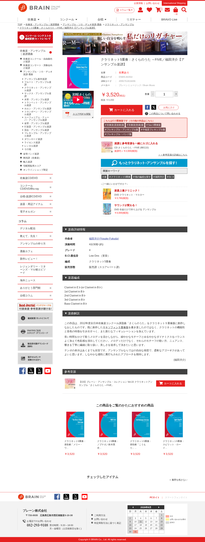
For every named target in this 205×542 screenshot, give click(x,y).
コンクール (67, 19)
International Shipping (175, 3)
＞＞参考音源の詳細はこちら (172, 154)
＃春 (104, 177)
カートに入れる (124, 110)
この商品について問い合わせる (163, 113)
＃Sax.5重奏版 (153, 125)
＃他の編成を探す (142, 177)
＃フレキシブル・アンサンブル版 (121, 129)
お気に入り (169, 107)
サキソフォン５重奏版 (115, 327)
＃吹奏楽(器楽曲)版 (114, 125)
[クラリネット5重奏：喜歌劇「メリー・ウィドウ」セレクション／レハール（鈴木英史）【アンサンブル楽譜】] (75, 424)
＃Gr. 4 (170, 177)
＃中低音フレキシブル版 (152, 129)
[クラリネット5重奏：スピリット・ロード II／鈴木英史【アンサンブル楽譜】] (174, 424)
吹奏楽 (32, 19)
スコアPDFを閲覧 (82, 114)
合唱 (100, 19)
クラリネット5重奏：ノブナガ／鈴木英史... (108, 444)
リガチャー (134, 19)
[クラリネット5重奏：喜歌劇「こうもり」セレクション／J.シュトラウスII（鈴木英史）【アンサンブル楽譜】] (141, 424)
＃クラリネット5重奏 (119, 177)
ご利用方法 (99, 515)
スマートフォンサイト (176, 497)
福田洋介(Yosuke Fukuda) (104, 238)
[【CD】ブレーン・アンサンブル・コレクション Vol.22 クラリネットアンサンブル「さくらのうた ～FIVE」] (70, 383)
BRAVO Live (169, 19)
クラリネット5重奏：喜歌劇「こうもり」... (141, 444)
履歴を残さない (179, 480)
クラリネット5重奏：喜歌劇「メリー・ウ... (75, 444)
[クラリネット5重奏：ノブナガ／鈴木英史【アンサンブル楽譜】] (108, 424)
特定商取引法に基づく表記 (107, 523)
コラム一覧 (125, 10)
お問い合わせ (153, 3)
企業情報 (138, 3)
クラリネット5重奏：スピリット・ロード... (173, 444)
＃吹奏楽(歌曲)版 (135, 125)
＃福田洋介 (158, 177)
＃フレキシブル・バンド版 (118, 134)
